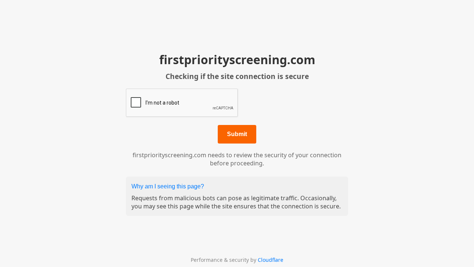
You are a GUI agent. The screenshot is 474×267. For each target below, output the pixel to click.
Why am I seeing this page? (167, 186)
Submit (237, 134)
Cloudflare (270, 259)
